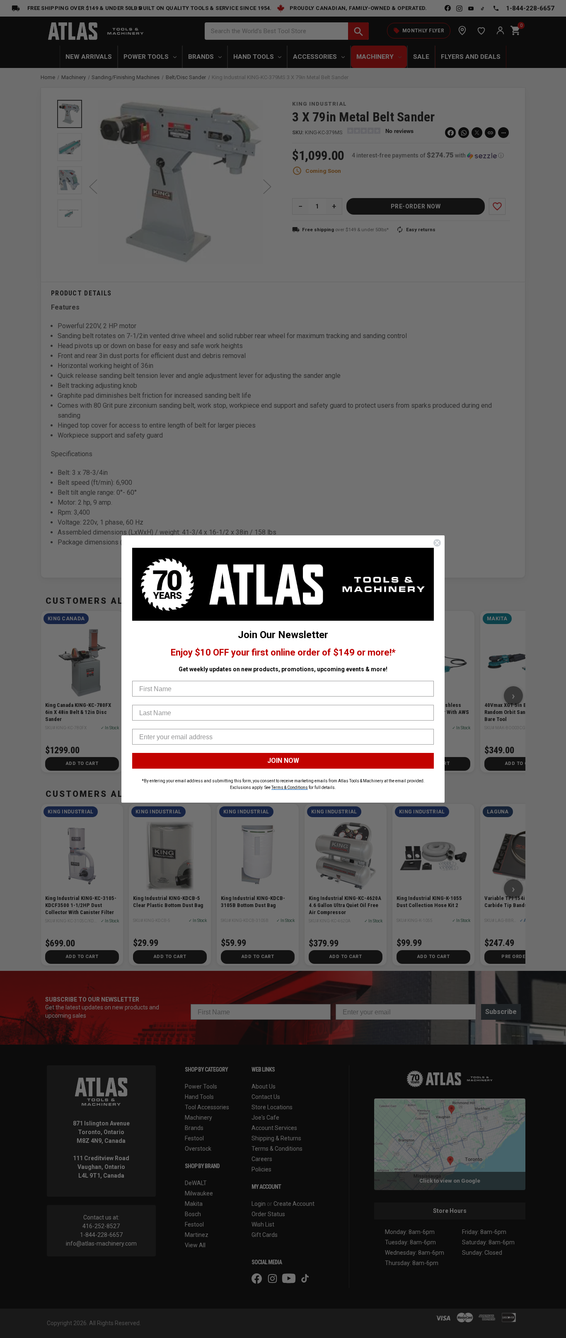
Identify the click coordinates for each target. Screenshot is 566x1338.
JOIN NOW (283, 761)
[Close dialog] (437, 543)
